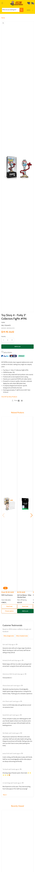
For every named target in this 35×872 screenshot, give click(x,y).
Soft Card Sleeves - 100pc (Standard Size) (24, 596)
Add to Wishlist (7, 352)
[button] (2, 3)
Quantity (3, 336)
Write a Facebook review (22, 636)
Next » (5, 795)
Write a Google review (9, 636)
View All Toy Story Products (9, 397)
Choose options (9, 611)
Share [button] (15, 400)
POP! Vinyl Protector (7, 595)
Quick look (9, 606)
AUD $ (28, 10)
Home (3, 18)
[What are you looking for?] (21, 10)
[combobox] (12, 10)
